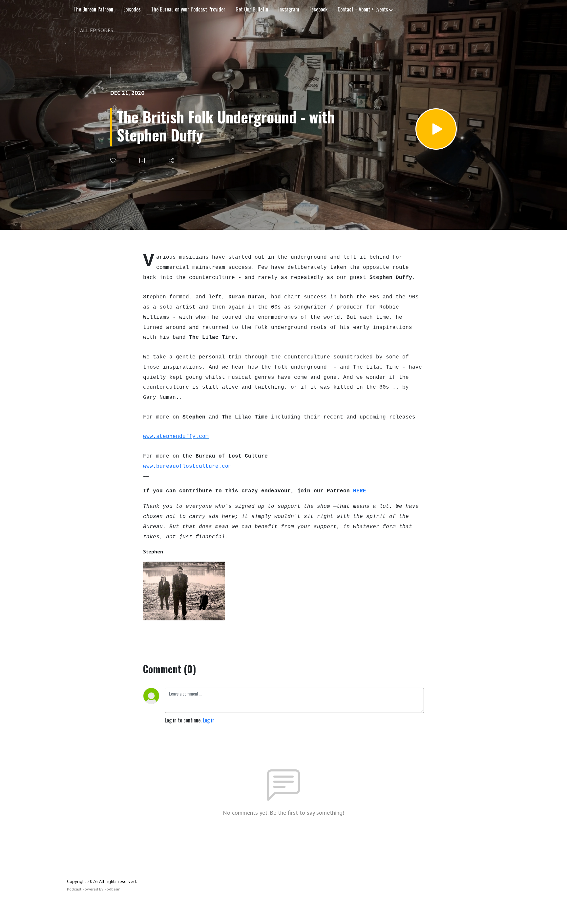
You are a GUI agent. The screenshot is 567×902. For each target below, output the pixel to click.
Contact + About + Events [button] (363, 9)
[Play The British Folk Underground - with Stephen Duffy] (436, 129)
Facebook (318, 9)
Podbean (112, 889)
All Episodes (96, 30)
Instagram (288, 9)
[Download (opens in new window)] (142, 160)
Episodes (132, 9)
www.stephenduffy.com (176, 437)
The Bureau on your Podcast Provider (188, 9)
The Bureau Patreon (93, 9)
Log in (209, 720)
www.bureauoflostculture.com (187, 466)
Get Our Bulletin (252, 9)
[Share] (172, 160)
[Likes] (113, 160)
